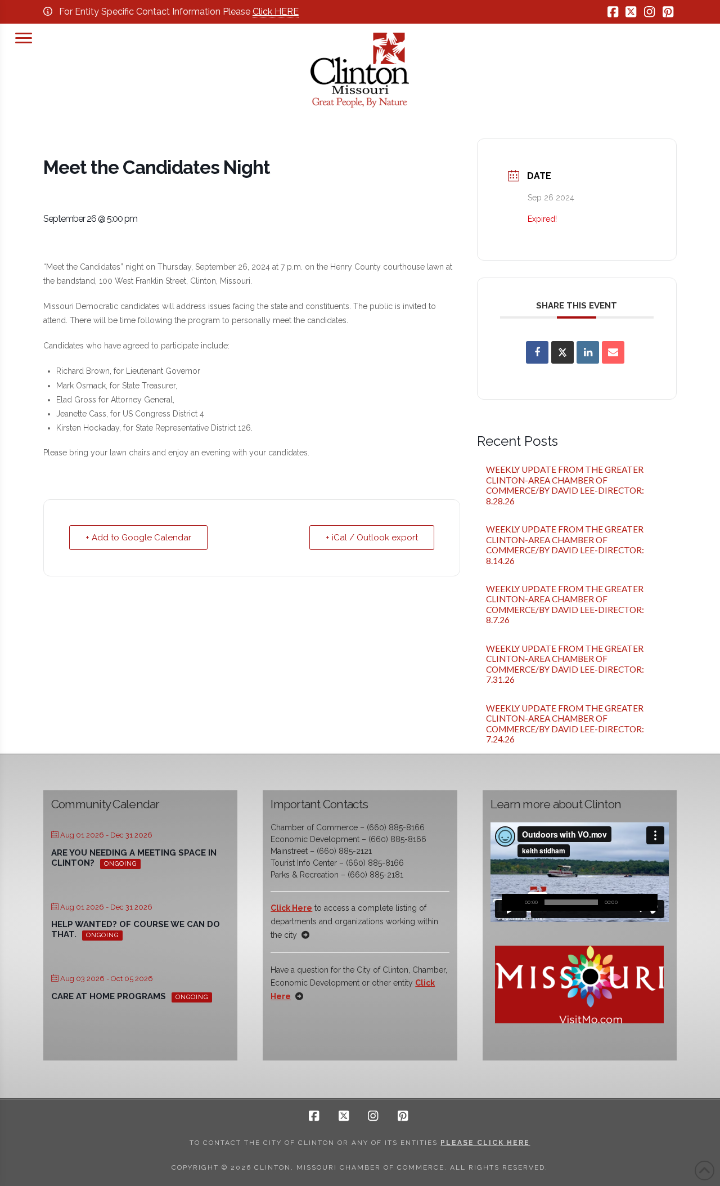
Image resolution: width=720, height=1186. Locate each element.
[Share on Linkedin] (588, 352)
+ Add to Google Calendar (138, 537)
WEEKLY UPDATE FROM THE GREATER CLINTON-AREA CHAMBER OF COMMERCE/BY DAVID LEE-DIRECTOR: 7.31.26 (566, 664)
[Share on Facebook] (537, 352)
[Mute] (632, 902)
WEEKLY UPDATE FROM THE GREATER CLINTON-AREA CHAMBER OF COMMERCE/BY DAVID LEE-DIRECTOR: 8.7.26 (566, 604)
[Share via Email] (613, 352)
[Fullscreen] (649, 902)
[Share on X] (562, 352)
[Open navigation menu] (23, 36)
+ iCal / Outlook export (372, 537)
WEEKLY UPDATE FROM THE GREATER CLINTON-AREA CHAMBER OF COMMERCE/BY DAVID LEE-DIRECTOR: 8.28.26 (566, 485)
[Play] (510, 902)
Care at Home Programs (108, 996)
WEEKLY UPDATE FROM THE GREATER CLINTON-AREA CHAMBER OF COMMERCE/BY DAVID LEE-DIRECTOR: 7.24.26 (566, 724)
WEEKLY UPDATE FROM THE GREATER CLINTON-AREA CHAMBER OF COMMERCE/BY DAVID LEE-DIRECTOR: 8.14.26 (566, 545)
